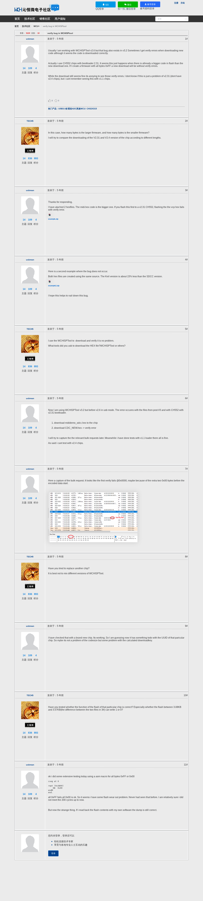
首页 (17, 18)
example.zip (53, 219)
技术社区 (29, 18)
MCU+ (37, 26)
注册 (176, 3)
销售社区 (45, 18)
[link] (17, 26)
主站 (183, 3)
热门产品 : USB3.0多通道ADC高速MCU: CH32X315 (72, 108)
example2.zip (53, 286)
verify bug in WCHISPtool (54, 26)
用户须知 (60, 18)
